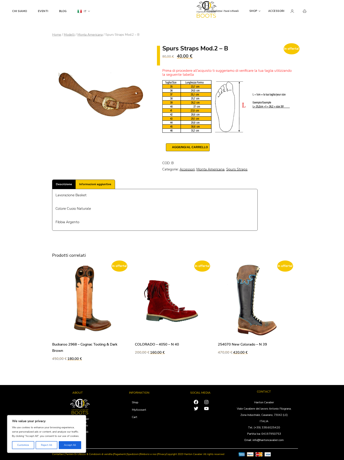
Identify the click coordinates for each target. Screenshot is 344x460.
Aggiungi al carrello (190, 147)
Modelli (69, 34)
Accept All (70, 445)
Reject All (46, 445)
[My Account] (295, 12)
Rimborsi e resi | (149, 454)
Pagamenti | (120, 454)
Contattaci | (58, 454)
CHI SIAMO (19, 11)
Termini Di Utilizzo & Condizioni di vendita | (89, 454)
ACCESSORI (276, 11)
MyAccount (139, 410)
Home (56, 34)
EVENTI (43, 11)
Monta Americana (90, 34)
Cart (134, 417)
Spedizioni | (133, 454)
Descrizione (64, 184)
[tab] (64, 184)
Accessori (187, 169)
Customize (23, 445)
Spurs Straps (236, 169)
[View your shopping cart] (305, 12)
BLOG (63, 11)
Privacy (162, 454)
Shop (135, 402)
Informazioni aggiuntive (95, 184)
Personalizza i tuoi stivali (221, 11)
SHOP (253, 11)
